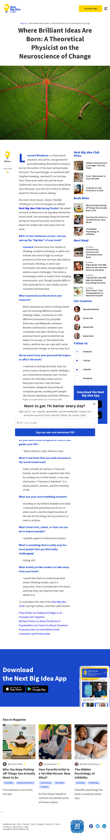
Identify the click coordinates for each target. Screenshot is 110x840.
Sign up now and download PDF (55, 432)
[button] (55, 405)
